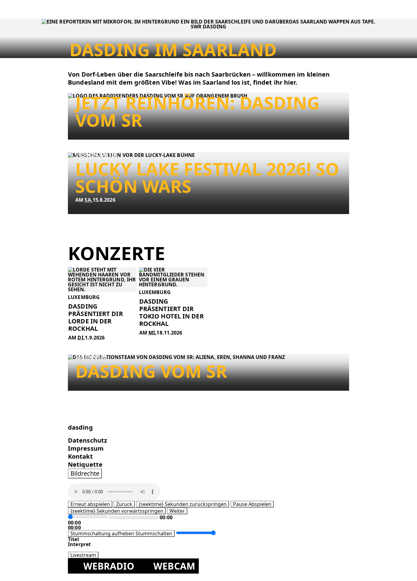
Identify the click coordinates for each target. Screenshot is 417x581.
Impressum (86, 448)
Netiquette (85, 464)
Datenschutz (87, 440)
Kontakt (80, 456)
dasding (80, 427)
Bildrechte (84, 473)
